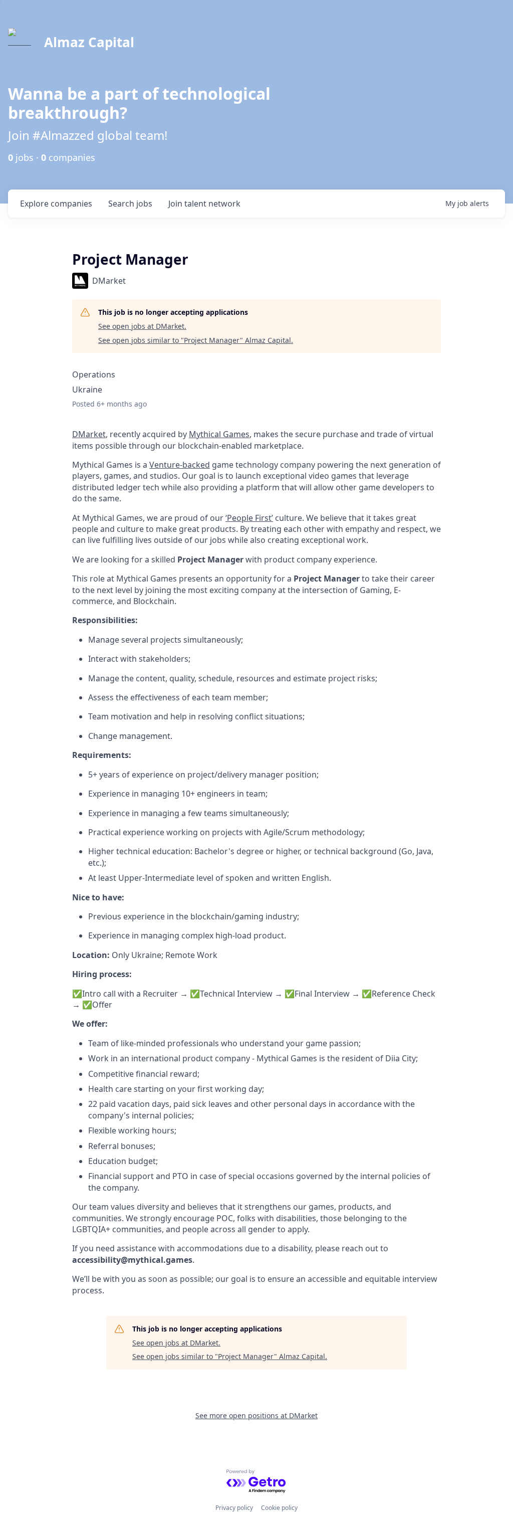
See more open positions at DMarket (256, 1415)
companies (56, 203)
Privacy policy (234, 1507)
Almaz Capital (89, 42)
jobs (130, 203)
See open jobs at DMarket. (142, 326)
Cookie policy (279, 1507)
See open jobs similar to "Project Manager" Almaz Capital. (195, 340)
